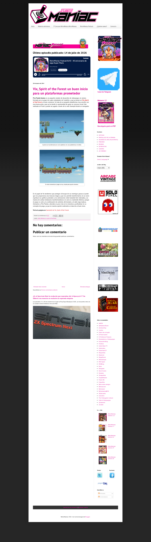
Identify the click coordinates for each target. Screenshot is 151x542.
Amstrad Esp (102, 328)
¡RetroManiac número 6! (112, 436)
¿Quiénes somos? (102, 26)
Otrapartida (102, 375)
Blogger (87, 517)
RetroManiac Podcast (86, 26)
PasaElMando (103, 377)
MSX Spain (102, 362)
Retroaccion (102, 386)
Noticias (43, 218)
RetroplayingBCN (104, 391)
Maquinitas (102, 352)
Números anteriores (44, 26)
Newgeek (101, 368)
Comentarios (104, 497)
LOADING (101, 149)
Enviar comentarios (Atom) (49, 290)
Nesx (100, 366)
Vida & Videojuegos (105, 400)
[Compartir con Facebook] (60, 216)
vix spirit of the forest (50, 218)
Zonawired (102, 402)
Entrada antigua (85, 287)
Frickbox (101, 344)
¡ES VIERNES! (102, 151)
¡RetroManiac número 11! (112, 414)
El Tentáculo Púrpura (105, 337)
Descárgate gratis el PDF (106, 126)
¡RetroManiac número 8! (112, 457)
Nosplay (101, 373)
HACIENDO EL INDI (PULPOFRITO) (108, 139)
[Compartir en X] (58, 216)
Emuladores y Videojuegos (107, 339)
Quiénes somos (83, 507)
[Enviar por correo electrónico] (54, 216)
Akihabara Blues (104, 325)
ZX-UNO (101, 405)
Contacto (113, 26)
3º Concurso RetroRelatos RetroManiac (65, 26)
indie (39, 218)
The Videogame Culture (106, 398)
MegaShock (102, 357)
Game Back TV (103, 346)
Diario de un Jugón (104, 332)
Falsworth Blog (103, 341)
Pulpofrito (102, 382)
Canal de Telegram (104, 92)
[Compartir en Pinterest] (62, 216)
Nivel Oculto (102, 371)
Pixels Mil (101, 380)
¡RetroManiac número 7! (112, 425)
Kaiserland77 (103, 350)
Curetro (101, 330)
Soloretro (101, 396)
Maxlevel (101, 355)
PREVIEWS (102, 142)
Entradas (102, 493)
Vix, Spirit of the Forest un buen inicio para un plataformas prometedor (60, 91)
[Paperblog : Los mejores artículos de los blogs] (102, 485)
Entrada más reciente (39, 287)
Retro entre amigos (104, 384)
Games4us (102, 348)
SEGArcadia (102, 393)
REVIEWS (101, 144)
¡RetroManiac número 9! (112, 447)
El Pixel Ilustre (103, 334)
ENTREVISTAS (103, 146)
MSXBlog (101, 364)
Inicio (32, 26)
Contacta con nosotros (70, 507)
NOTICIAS (101, 135)
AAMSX (101, 323)
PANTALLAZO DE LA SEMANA (107, 137)
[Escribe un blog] (56, 216)
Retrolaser (102, 389)
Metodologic (102, 359)
